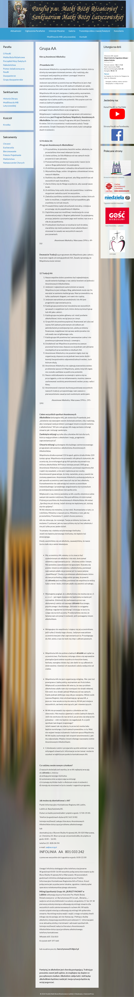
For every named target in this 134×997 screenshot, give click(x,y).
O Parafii (7, 53)
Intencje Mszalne (57, 31)
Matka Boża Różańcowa (14, 57)
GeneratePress (89, 994)
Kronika (6, 124)
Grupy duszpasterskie (13, 79)
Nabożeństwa (9, 65)
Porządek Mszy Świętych (14, 61)
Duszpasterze (9, 76)
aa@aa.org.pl (51, 847)
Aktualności (15, 31)
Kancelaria (119, 31)
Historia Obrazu (10, 98)
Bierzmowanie (9, 151)
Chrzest (6, 143)
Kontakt (83, 37)
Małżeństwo (9, 159)
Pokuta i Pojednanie (12, 155)
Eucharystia (8, 147)
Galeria (72, 31)
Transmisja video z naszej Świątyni (94, 31)
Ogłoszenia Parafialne (35, 31)
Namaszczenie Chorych (13, 162)
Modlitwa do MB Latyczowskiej (61, 37)
